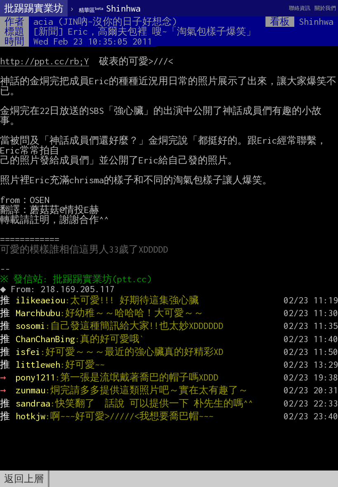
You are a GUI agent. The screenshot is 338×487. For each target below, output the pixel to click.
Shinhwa (110, 8)
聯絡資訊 (299, 8)
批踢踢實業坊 (33, 8)
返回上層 (24, 478)
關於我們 (325, 8)
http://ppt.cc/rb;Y (44, 61)
